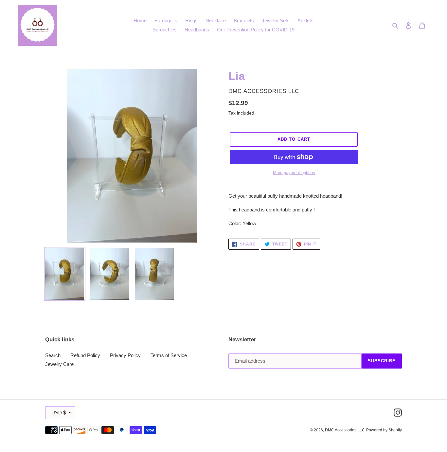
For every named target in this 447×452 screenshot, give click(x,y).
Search (53, 355)
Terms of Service (169, 355)
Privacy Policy (125, 355)
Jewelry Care (59, 364)
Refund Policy (85, 355)
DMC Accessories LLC (345, 430)
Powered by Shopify (384, 430)
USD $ (58, 412)
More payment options (294, 172)
